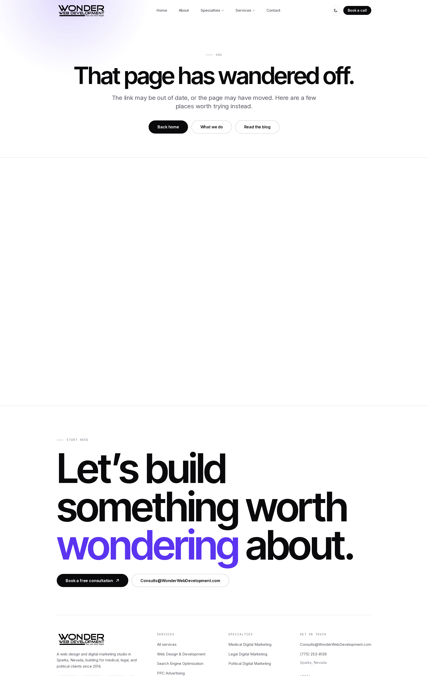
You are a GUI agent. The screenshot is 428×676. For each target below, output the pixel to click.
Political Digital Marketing (249, 663)
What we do (211, 126)
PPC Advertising (171, 673)
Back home (168, 126)
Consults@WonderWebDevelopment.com (180, 580)
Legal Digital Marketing (247, 654)
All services (167, 644)
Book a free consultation (89, 580)
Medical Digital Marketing (249, 644)
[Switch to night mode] (336, 10)
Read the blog (257, 126)
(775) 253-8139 (313, 654)
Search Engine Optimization (180, 663)
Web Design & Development (181, 654)
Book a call (357, 10)
